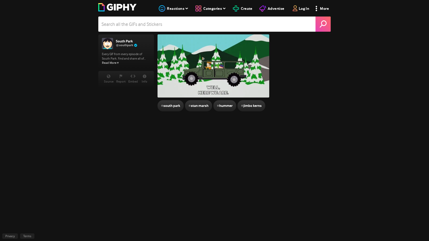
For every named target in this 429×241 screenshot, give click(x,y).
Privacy (10, 236)
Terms (27, 236)
